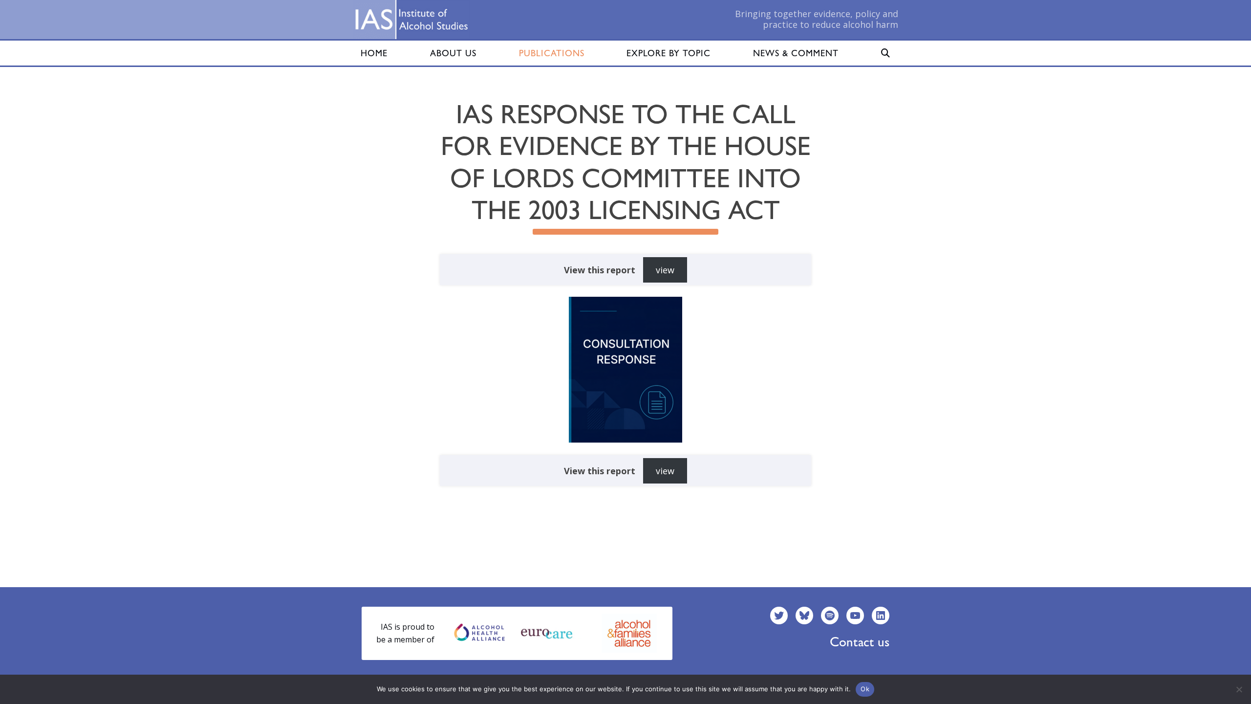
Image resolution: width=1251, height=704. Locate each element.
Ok (865, 689)
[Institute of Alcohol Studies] (411, 19)
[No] (1239, 689)
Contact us (859, 641)
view (665, 270)
